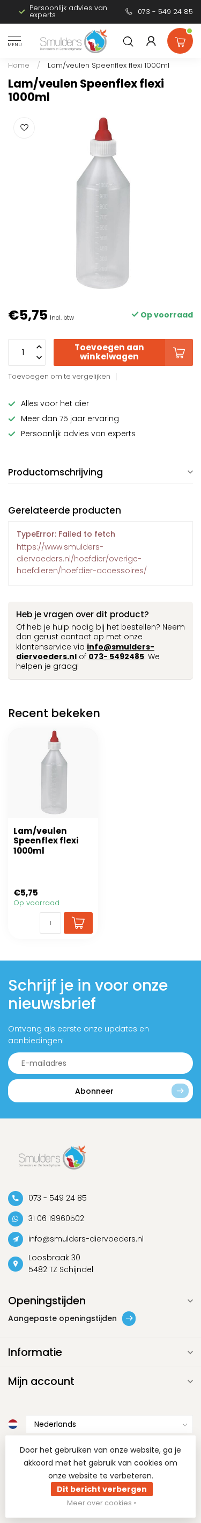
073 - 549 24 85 (165, 11)
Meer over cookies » (102, 1502)
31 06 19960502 (56, 1218)
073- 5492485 (116, 656)
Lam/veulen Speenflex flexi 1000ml (108, 65)
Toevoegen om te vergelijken (59, 376)
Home (18, 65)
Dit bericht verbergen (102, 1489)
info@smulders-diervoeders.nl (86, 1238)
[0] (180, 38)
